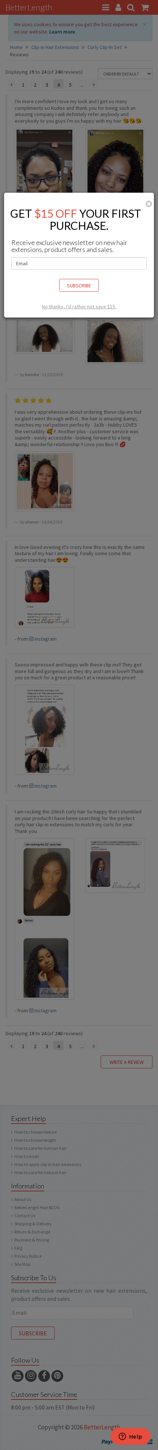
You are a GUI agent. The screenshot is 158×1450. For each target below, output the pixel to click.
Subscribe (79, 285)
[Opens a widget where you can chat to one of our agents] (130, 1437)
